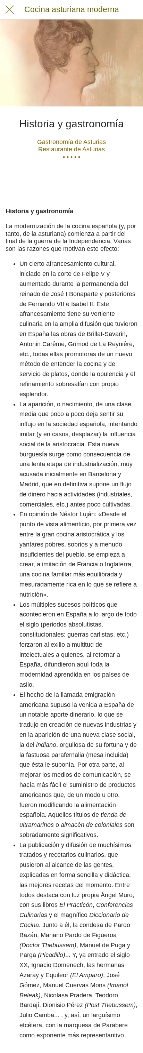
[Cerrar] (10, 10)
